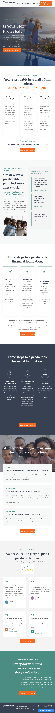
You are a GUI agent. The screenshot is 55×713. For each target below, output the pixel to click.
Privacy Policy (19, 706)
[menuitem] (18, 3)
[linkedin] (33, 708)
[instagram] (33, 706)
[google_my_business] (33, 710)
